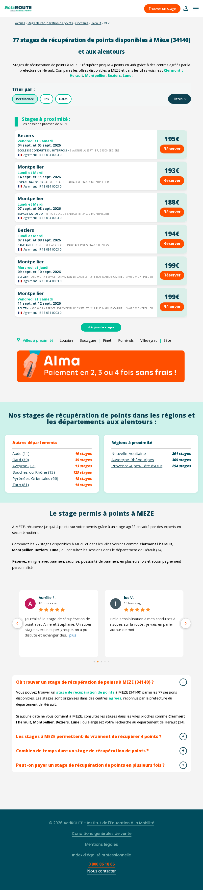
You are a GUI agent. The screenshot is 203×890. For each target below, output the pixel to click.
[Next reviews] (185, 623)
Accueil (20, 23)
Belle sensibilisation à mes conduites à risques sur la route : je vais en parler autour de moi (142, 624)
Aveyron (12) (23, 466)
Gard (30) (20, 459)
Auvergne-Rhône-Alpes (132, 459)
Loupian (66, 340)
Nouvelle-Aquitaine (128, 453)
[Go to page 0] (94, 661)
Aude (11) (20, 453)
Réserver (171, 149)
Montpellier (95, 75)
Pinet (107, 340)
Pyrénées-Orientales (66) (35, 478)
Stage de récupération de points (50, 23)
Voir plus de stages (101, 327)
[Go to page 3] (104, 661)
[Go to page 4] (108, 661)
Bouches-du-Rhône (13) (33, 472)
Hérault (96, 23)
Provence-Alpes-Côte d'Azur (136, 466)
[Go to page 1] (98, 661)
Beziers (114, 75)
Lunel (127, 75)
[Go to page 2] (101, 661)
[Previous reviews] (17, 623)
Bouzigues (88, 340)
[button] (196, 8)
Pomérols (126, 340)
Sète (167, 340)
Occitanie (81, 23)
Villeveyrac (148, 340)
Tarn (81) (20, 484)
